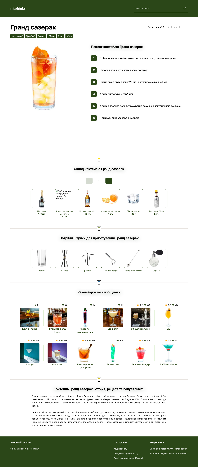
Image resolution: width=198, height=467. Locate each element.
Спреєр (156, 270)
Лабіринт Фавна (168, 364)
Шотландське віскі (87, 211)
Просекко (41, 211)
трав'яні (30, 36)
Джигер (64, 270)
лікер (51, 36)
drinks (18, 8)
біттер (41, 36)
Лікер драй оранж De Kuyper (64, 212)
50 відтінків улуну (140, 328)
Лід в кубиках (133, 211)
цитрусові (16, 36)
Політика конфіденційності (128, 458)
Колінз (42, 270)
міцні (69, 36)
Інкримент (108, 181)
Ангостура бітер (156, 211)
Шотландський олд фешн (85, 366)
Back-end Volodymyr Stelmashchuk (168, 448)
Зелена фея (113, 364)
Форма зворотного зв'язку (24, 448)
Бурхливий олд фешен (57, 330)
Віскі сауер (57, 364)
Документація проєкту (126, 453)
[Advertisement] (99, 139)
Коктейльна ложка (133, 270)
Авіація (30, 364)
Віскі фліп (113, 328)
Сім (168, 328)
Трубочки (87, 270)
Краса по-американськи (85, 330)
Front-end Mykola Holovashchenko (168, 453)
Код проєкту (120, 448)
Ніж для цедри (110, 270)
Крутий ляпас (29, 328)
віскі (60, 36)
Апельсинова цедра (110, 211)
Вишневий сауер (141, 364)
